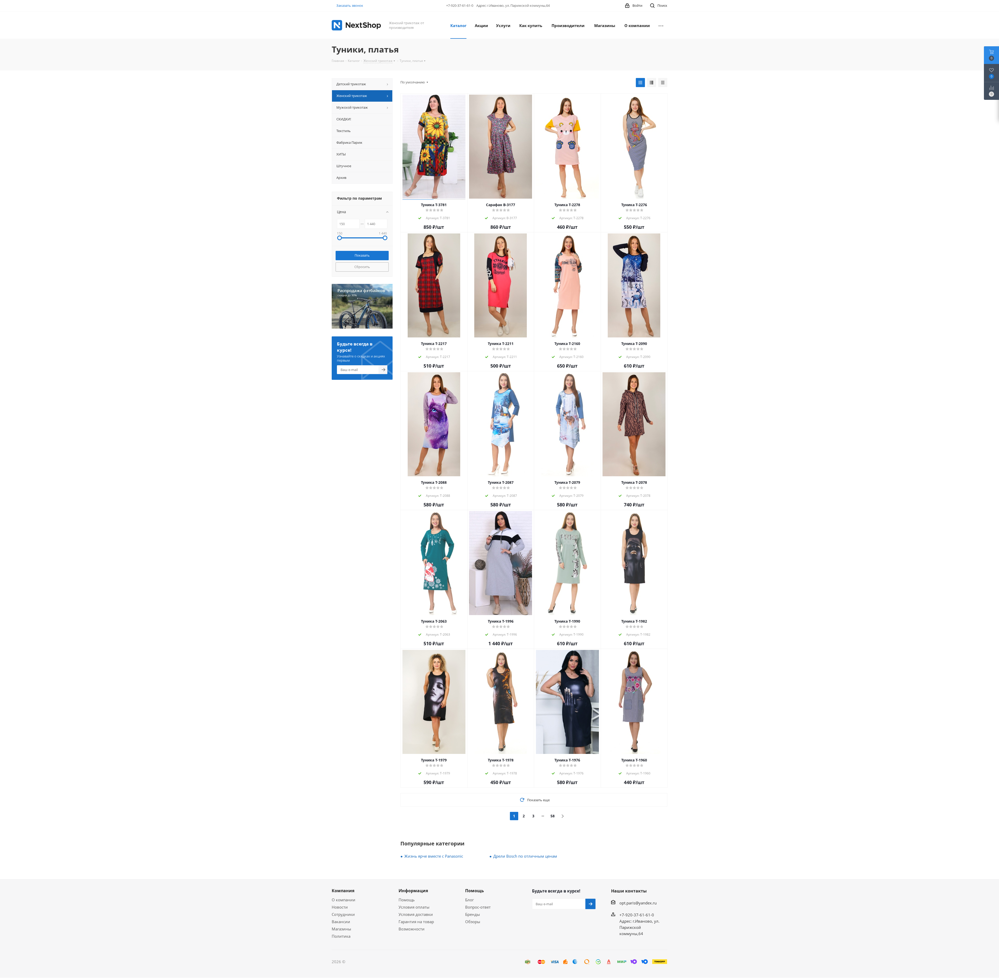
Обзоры (472, 921)
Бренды (472, 914)
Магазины (341, 928)
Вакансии (341, 921)
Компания (343, 891)
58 (552, 815)
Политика (341, 936)
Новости (340, 907)
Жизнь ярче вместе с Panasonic (433, 856)
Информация (413, 891)
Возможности (412, 928)
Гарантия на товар (416, 921)
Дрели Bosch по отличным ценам (525, 856)
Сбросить (362, 266)
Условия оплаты (414, 907)
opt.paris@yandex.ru (638, 902)
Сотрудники (343, 914)
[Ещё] (661, 25)
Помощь (407, 899)
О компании (343, 899)
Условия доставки (416, 914)
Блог (469, 899)
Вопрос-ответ (478, 907)
